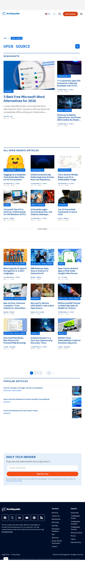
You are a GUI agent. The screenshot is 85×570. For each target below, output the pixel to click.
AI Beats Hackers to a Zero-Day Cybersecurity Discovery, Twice (42, 340)
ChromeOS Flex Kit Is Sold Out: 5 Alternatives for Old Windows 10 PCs (15, 212)
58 (49, 373)
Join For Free (42, 474)
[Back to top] (80, 563)
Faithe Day (8, 116)
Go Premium (70, 14)
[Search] (60, 14)
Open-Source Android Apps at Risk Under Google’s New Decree (68, 271)
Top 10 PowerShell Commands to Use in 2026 (67, 212)
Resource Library (76, 533)
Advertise (55, 538)
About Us (55, 513)
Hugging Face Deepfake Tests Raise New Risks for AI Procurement (15, 177)
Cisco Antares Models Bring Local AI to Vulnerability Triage (68, 177)
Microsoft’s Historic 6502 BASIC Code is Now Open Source (42, 305)
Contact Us (56, 516)
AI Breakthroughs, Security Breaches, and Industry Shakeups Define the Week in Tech (42, 212)
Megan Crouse (36, 277)
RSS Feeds (55, 522)
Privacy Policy (17, 481)
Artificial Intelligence (12, 390)
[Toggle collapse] (6, 558)
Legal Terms (6, 555)
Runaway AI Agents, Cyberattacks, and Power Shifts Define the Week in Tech (69, 117)
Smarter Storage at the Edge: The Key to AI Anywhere (23, 388)
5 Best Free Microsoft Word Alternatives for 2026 (24, 99)
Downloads (75, 513)
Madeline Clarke (37, 312)
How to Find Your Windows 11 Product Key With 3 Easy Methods (26, 399)
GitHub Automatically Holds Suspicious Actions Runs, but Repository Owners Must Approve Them (42, 177)
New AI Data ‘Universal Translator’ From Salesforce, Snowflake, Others (14, 305)
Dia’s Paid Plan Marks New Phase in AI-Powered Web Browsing (15, 340)
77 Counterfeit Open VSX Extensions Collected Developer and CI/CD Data (68, 83)
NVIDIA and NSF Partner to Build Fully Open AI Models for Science (69, 305)
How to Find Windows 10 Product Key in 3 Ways (21, 411)
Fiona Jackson (9, 347)
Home (5, 38)
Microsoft (7, 402)
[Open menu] (81, 14)
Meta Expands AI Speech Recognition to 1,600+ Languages (15, 271)
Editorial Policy (76, 542)
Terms (8, 481)
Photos (73, 536)
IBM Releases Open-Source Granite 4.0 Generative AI (40, 271)
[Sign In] (54, 14)
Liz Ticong (62, 277)
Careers (54, 546)
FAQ (53, 534)
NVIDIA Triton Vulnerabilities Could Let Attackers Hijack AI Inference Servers (69, 340)
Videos (73, 539)
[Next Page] (53, 373)
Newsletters (56, 519)
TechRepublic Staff (65, 89)
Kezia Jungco (9, 218)
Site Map (55, 526)
